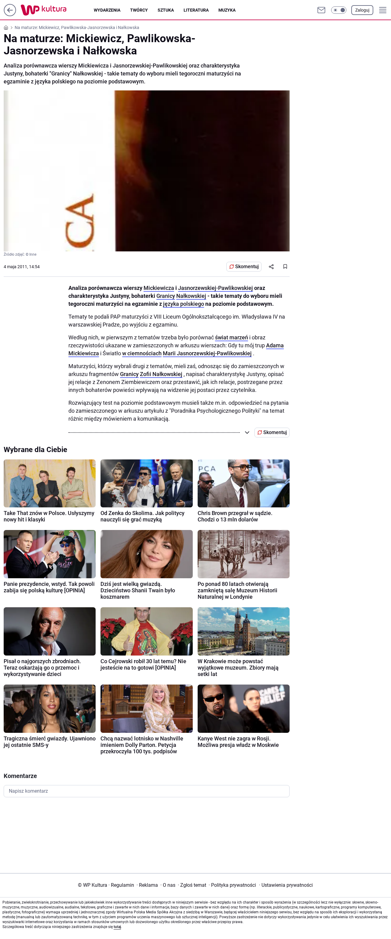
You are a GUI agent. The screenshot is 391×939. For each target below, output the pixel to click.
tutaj (117, 927)
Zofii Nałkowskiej (161, 374)
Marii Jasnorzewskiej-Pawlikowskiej (207, 353)
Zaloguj (362, 10)
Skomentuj (247, 266)
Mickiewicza (159, 288)
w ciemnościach (142, 353)
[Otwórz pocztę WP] (321, 10)
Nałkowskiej (191, 296)
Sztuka (166, 10)
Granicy (165, 296)
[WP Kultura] (57, 10)
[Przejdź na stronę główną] (10, 14)
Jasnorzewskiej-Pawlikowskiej (215, 288)
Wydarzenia (107, 10)
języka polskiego (183, 304)
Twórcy (139, 10)
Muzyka (227, 10)
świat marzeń (231, 337)
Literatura (196, 10)
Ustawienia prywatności (286, 885)
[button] (338, 10)
